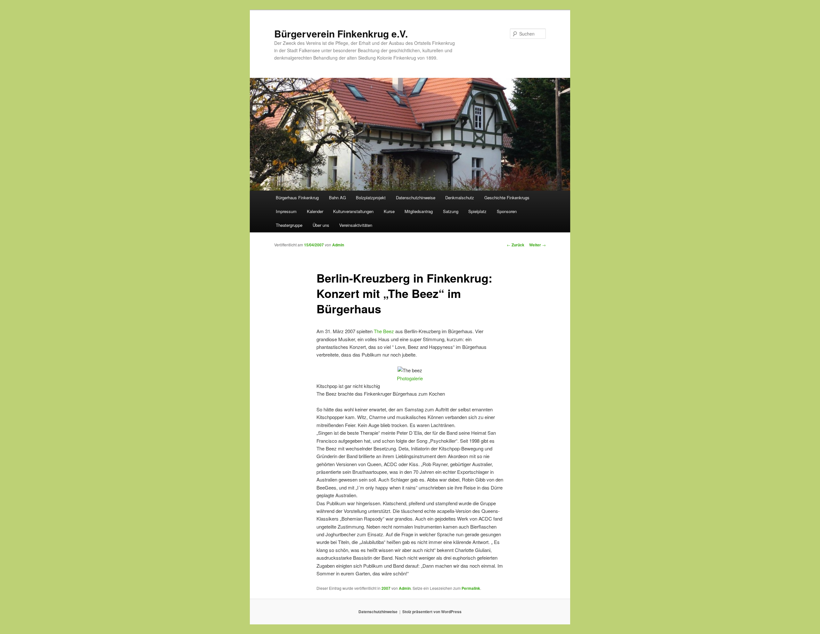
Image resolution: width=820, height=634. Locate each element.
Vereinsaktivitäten (355, 225)
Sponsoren (507, 211)
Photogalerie (410, 378)
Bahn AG (337, 197)
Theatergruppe (289, 225)
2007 (385, 588)
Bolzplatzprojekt (371, 197)
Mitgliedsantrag (419, 211)
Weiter (537, 245)
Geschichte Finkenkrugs (506, 197)
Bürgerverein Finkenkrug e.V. (341, 33)
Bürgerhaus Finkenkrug (297, 197)
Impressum (286, 211)
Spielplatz (477, 211)
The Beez (384, 331)
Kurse (389, 211)
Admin (338, 245)
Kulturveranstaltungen (353, 211)
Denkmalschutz (459, 197)
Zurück (515, 245)
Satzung (450, 211)
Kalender (315, 211)
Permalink (471, 588)
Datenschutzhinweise (415, 197)
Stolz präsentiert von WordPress (432, 611)
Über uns (321, 225)
